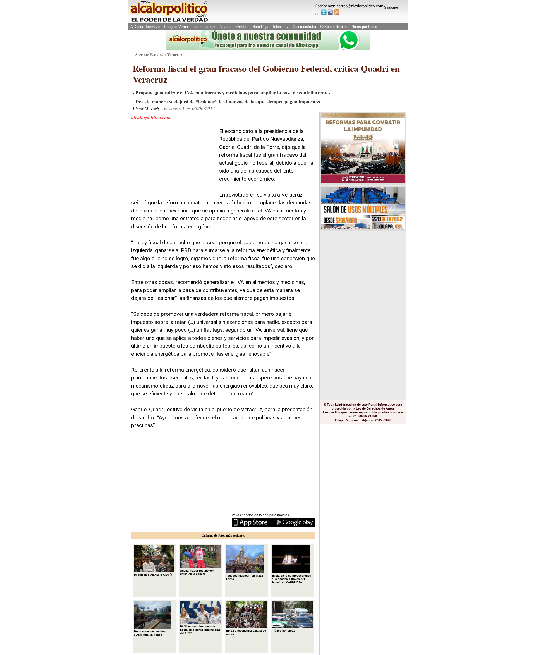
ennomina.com (204, 27)
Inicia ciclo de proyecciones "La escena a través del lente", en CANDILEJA (291, 579)
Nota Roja (260, 27)
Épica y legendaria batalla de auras (246, 632)
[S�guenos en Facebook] (330, 12)
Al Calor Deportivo (145, 27)
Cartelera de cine (334, 27)
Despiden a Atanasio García (153, 574)
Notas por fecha (364, 27)
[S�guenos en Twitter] (324, 12)
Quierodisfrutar (304, 27)
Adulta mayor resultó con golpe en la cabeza (197, 572)
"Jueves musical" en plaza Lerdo (244, 577)
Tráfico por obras (283, 630)
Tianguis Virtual (176, 27)
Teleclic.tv (280, 27)
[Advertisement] (173, 162)
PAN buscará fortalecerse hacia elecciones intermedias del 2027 (200, 630)
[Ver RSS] (336, 12)
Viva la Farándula (234, 27)
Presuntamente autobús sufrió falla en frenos (150, 633)
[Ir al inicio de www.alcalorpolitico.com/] (168, 21)
